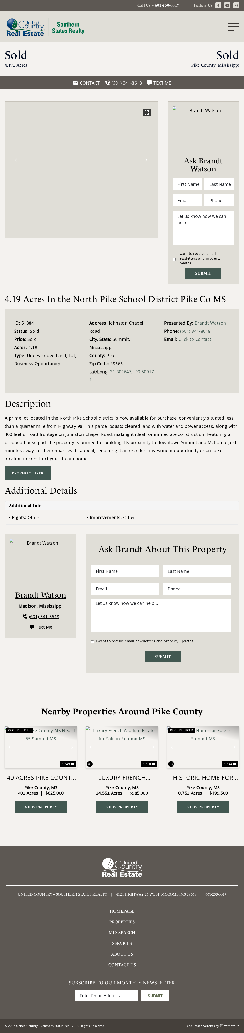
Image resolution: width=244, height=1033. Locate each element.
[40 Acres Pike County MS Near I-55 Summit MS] (41, 747)
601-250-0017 (167, 5)
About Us (122, 954)
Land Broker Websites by (202, 1026)
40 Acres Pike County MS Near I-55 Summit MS (41, 777)
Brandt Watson (210, 323)
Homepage (122, 911)
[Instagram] (236, 5)
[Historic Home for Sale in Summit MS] (203, 747)
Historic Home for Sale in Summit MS (203, 777)
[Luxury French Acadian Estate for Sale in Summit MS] (122, 747)
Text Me (44, 627)
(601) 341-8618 (195, 331)
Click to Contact (194, 339)
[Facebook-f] (218, 5)
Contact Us (122, 964)
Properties (122, 921)
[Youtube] (227, 5)
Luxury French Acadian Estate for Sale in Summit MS (122, 777)
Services (122, 943)
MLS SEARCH (122, 932)
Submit (203, 273)
